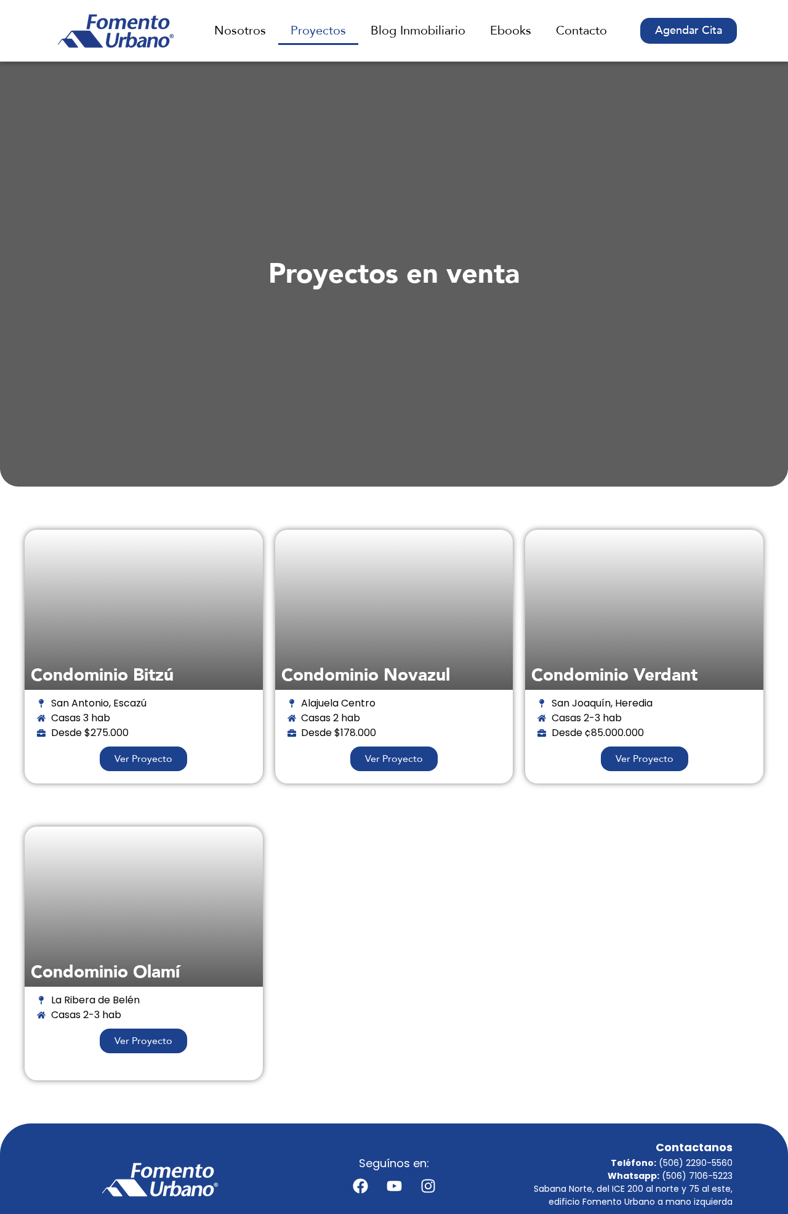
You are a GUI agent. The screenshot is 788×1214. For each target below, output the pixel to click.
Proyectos (318, 30)
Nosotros (240, 30)
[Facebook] (360, 1185)
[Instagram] (427, 1185)
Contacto (581, 30)
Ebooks (510, 30)
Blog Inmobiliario (418, 30)
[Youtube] (394, 1185)
